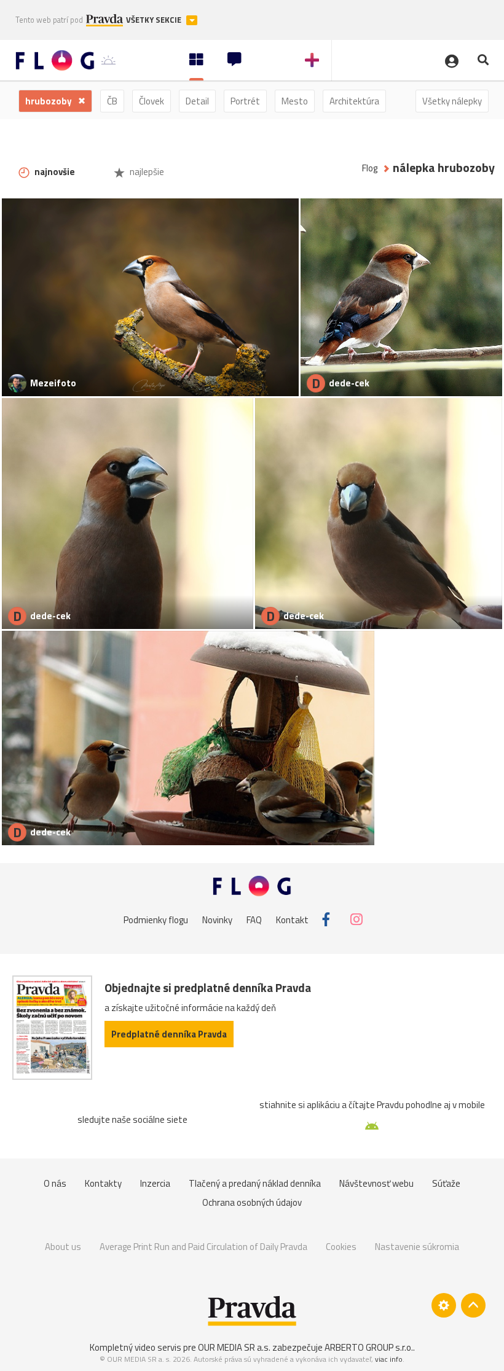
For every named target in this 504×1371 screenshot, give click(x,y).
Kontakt (292, 919)
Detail (197, 101)
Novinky (217, 919)
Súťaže (446, 1183)
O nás (55, 1183)
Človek (151, 101)
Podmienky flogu (156, 919)
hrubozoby (49, 101)
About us (63, 1246)
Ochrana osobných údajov (252, 1202)
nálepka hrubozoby (444, 168)
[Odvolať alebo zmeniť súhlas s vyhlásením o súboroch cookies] (443, 1305)
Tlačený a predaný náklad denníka (255, 1183)
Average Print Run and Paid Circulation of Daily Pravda (203, 1246)
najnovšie (54, 172)
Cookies (341, 1246)
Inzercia (155, 1183)
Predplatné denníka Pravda (169, 1034)
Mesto (295, 101)
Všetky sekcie (154, 20)
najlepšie (146, 172)
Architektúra (354, 101)
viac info (389, 1359)
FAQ (254, 919)
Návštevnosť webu (376, 1183)
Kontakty (103, 1183)
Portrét (245, 101)
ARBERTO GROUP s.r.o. (369, 1347)
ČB (112, 101)
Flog (369, 168)
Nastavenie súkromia (417, 1246)
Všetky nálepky (452, 101)
